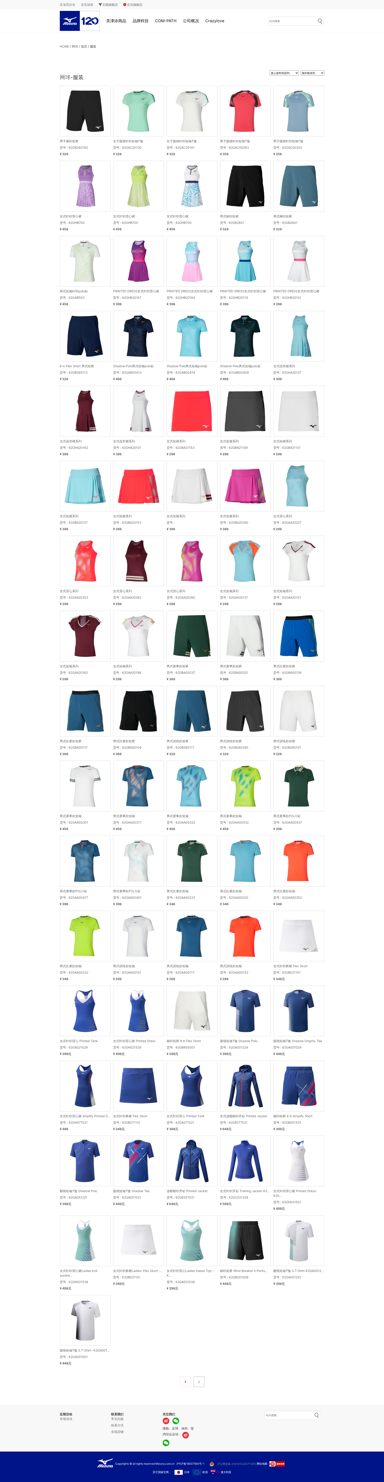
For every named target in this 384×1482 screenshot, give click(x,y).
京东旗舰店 (134, 4)
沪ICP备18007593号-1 (190, 1463)
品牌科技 (141, 20)
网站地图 (262, 1463)
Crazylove (214, 20)
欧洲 (205, 1472)
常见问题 (117, 1419)
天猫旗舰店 (110, 4)
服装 (84, 46)
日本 (187, 1472)
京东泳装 (87, 4)
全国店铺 (117, 1432)
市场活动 (66, 1419)
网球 (75, 46)
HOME (64, 46)
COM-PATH (165, 20)
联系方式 (117, 1425)
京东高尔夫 (67, 4)
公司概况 (191, 20)
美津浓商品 (116, 20)
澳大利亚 (226, 1472)
